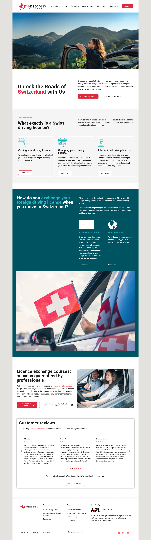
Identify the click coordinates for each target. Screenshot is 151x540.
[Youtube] (128, 533)
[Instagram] (123, 533)
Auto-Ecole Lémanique (63, 386)
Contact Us (71, 520)
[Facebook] (119, 533)
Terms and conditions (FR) (76, 513)
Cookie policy (72, 517)
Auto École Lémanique (38, 429)
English (113, 6)
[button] (21, 451)
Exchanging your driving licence (82, 6)
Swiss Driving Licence (59, 6)
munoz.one (79, 532)
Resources (101, 6)
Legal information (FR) (75, 510)
